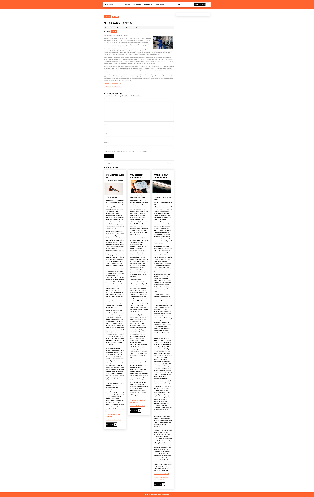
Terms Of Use (160, 4)
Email (106, 133)
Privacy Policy (148, 4)
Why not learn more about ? (161, 474)
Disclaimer (127, 4)
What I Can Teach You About (113, 420)
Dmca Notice (137, 4)
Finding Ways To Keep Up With (112, 83)
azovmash (109, 4)
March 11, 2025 (110, 27)
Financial (113, 31)
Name (106, 124)
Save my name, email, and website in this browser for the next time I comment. (126, 151)
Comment (107, 99)
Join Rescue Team (199, 4)
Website (106, 142)
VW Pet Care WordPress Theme (152, 494)
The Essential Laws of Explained (112, 86)
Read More (111, 425)
